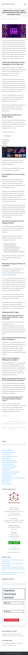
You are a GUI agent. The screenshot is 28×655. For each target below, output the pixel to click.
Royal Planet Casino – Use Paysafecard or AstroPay (12, 567)
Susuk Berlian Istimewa (7, 452)
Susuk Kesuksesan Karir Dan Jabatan (11, 472)
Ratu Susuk (16, 18)
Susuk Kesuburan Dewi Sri (8, 468)
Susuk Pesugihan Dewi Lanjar (9, 474)
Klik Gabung (21, 635)
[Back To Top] (24, 651)
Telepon (12, 529)
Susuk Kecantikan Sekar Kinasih (9, 456)
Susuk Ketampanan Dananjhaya (9, 462)
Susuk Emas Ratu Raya (7, 450)
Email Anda (7, 611)
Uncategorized (6, 415)
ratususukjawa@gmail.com (14, 548)
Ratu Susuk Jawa (12, 653)
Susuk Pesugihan (6, 458)
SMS (16, 529)
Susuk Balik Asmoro (7, 476)
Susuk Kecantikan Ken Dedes (9, 460)
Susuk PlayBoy (5, 481)
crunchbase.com (6, 272)
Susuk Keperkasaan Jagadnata (9, 466)
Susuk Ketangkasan (6, 483)
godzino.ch (20, 58)
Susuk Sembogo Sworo (7, 479)
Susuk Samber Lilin (6, 454)
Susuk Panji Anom (6, 470)
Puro (21, 653)
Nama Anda (7, 602)
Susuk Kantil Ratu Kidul (7, 464)
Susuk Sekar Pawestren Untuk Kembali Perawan (13, 477)
